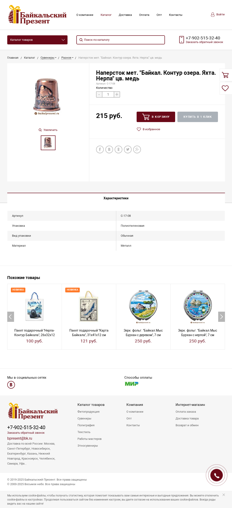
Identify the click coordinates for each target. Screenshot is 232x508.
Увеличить (50, 130)
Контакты (175, 15)
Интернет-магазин (190, 405)
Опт (159, 15)
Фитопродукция (88, 411)
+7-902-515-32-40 (203, 38)
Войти (220, 14)
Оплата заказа (186, 411)
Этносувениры (87, 445)
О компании (84, 15)
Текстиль (83, 432)
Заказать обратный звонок (26, 432)
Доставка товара (187, 418)
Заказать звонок (204, 42)
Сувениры (84, 418)
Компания (134, 405)
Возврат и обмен (187, 425)
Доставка (125, 15)
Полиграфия (85, 425)
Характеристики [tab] (116, 198)
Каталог (106, 15)
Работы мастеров (89, 439)
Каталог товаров (21, 39)
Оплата (144, 15)
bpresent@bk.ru (19, 438)
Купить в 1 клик (198, 116)
